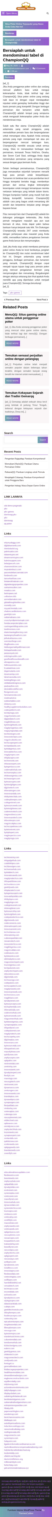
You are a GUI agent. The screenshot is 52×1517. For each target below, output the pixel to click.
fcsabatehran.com (12, 668)
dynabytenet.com (11, 1001)
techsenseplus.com (12, 772)
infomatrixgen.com (12, 790)
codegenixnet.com (12, 802)
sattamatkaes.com (12, 617)
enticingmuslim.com (13, 656)
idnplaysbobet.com (12, 1393)
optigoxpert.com (11, 1256)
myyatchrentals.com (13, 608)
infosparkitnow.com (12, 881)
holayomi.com (10, 1441)
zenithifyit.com (10, 1220)
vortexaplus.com (11, 1111)
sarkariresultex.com (12, 587)
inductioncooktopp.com (14, 1426)
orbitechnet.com (11, 1120)
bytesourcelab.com (12, 1045)
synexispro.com (11, 1438)
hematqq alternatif (26, 1490)
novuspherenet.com (12, 1117)
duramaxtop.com (11, 674)
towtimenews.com (12, 629)
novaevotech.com (12, 941)
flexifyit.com (9, 1075)
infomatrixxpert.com (12, 926)
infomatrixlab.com (12, 1010)
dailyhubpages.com (12, 1390)
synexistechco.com (12, 1208)
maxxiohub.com (11, 1223)
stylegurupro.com (11, 1300)
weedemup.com (11, 1414)
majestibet (23, 1499)
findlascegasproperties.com (16, 1369)
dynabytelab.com (11, 1187)
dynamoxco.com (11, 1087)
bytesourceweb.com (13, 805)
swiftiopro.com (10, 1280)
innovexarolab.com (12, 793)
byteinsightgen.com (12, 784)
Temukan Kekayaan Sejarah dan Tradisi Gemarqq (24, 394)
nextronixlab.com (11, 1063)
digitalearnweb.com (12, 545)
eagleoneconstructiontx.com (16, 1378)
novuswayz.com (11, 1259)
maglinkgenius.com (12, 947)
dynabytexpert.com (12, 1072)
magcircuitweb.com (12, 740)
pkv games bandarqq (11, 1484)
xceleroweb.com (11, 1144)
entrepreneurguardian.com (15, 1405)
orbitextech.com (11, 1354)
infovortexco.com (11, 974)
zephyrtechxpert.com (13, 971)
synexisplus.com (11, 1193)
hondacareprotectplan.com (15, 623)
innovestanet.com (12, 1069)
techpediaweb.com (12, 746)
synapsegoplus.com (13, 1025)
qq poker (8, 523)
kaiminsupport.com (12, 560)
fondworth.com (10, 575)
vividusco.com (10, 1214)
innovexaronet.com (12, 929)
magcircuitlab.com (12, 950)
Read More (13, 344)
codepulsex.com (11, 983)
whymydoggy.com (12, 542)
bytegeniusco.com (12, 766)
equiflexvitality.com (12, 1381)
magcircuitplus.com (12, 823)
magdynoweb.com (12, 989)
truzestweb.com (11, 1132)
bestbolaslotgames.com (14, 1399)
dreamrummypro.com (13, 557)
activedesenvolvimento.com (16, 1387)
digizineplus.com (11, 1040)
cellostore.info (10, 596)
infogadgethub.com (12, 860)
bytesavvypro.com (12, 781)
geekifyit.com (10, 614)
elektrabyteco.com (12, 959)
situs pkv (37, 1481)
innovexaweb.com (12, 1093)
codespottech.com (12, 710)
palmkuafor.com (11, 551)
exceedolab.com (11, 1292)
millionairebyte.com (12, 1462)
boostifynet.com (11, 1247)
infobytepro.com (11, 899)
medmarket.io (10, 698)
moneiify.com (10, 605)
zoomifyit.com (10, 1153)
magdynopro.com (11, 755)
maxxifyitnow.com (12, 1051)
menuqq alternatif (9, 1481)
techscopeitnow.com (13, 826)
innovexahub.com (12, 1202)
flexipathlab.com (11, 1105)
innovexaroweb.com (13, 992)
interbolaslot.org (11, 548)
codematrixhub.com (12, 770)
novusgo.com (10, 1330)
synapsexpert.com (12, 1135)
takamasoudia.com (12, 677)
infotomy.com (10, 704)
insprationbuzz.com (12, 569)
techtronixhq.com (11, 857)
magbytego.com (11, 902)
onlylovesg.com (11, 1384)
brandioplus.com (11, 1096)
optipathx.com (10, 1060)
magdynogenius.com (13, 728)
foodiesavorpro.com (12, 1315)
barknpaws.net (10, 593)
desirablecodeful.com (13, 689)
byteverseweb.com (12, 1016)
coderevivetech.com (13, 811)
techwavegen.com (12, 778)
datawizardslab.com (13, 1304)
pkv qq (21, 1481)
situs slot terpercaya (30, 1484)
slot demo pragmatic (13, 506)
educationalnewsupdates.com (17, 1172)
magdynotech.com (12, 1034)
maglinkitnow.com (12, 722)
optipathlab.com (11, 1184)
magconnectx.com (12, 1435)
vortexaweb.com (11, 1229)
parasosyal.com (11, 653)
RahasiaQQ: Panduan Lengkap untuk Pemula (25, 472)
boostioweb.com (11, 1178)
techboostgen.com (12, 866)
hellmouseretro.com (12, 665)
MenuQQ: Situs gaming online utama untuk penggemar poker (25, 318)
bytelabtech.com (11, 872)
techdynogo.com (11, 713)
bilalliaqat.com (10, 1420)
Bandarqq (9, 33)
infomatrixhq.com (11, 935)
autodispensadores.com (14, 1423)
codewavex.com (11, 953)
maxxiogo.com (10, 1078)
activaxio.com (10, 1294)
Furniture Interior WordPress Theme (24, 1510)
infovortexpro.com (12, 820)
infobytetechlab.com (13, 796)
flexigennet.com (11, 692)
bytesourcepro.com (12, 1004)
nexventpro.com (11, 1250)
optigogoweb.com (11, 1147)
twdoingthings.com (12, 680)
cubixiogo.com (10, 1114)
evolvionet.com (10, 1190)
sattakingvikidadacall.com (15, 1396)
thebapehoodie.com (12, 650)
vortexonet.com (11, 1196)
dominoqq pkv (10, 514)
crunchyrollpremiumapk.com (16, 620)
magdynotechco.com (13, 878)
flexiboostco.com (11, 1175)
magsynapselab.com (13, 731)
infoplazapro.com (11, 758)
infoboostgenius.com (13, 776)
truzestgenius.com (12, 965)
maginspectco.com (12, 835)
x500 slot (25, 1487)
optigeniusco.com (11, 1232)
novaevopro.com (11, 1238)
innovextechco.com (12, 944)
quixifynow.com (11, 1054)
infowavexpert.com (12, 764)
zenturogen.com (11, 1090)
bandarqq (13, 1499)
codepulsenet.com (12, 1030)
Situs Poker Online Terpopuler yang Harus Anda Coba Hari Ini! (24, 25)
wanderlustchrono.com (14, 1336)
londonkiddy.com (11, 1453)
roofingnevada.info (12, 1432)
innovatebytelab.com (13, 896)
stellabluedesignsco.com (15, 683)
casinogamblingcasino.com (16, 626)
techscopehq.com (12, 1036)
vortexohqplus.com (12, 1277)
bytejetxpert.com (11, 832)
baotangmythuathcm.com (15, 635)
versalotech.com (11, 1286)
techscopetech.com (12, 986)
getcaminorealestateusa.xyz (16, 1468)
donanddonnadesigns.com (15, 1375)
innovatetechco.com (13, 752)
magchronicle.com (12, 716)
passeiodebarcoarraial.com (16, 572)
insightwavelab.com (12, 1324)
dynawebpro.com (11, 1099)
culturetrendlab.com (12, 1339)
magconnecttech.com (13, 1357)
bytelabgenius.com (12, 749)
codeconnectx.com (12, 923)
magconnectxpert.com (14, 962)
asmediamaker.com (12, 599)
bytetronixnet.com (12, 829)
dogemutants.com (12, 671)
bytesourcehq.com (12, 911)
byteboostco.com (11, 956)
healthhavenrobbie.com (14, 1372)
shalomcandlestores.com (15, 611)
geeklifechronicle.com (13, 1310)
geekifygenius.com (12, 1351)
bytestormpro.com (12, 1333)
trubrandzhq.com (11, 1244)
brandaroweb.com (12, 1150)
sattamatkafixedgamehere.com (17, 1402)
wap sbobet (14, 1487)
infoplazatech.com (12, 890)
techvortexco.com (12, 884)
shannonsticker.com (13, 566)
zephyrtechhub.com (12, 1129)
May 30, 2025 (12, 66)
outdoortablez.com (12, 701)
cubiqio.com (9, 1306)
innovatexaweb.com (13, 875)
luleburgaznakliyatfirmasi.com (17, 647)
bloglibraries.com (11, 644)
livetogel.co (9, 1363)
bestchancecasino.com (14, 1417)
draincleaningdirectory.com (15, 632)
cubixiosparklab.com (13, 938)
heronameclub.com (12, 695)
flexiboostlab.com (11, 1274)
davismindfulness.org (13, 1459)
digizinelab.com (11, 977)
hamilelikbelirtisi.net (12, 1283)
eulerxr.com (9, 1348)
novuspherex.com (12, 1235)
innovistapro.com (11, 1271)
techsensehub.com (12, 869)
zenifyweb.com (10, 1360)
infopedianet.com (11, 1028)
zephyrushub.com (12, 1181)
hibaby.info (8, 1408)
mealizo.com (9, 590)
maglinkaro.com (11, 998)
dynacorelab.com (11, 1205)
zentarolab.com (11, 1138)
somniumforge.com (12, 641)
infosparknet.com (11, 1048)
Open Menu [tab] (11, 13)
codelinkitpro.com (11, 863)
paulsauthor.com (11, 686)
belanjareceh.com (12, 563)
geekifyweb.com (11, 887)
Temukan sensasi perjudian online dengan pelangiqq (24, 357)
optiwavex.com (10, 1123)
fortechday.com (11, 1465)
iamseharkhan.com (12, 578)
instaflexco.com (11, 1268)
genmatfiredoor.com (12, 1366)
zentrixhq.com (10, 1066)
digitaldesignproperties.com (16, 584)
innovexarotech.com (13, 817)
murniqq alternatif (9, 1490)
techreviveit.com (11, 760)
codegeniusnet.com (12, 905)
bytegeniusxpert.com (13, 893)
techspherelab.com (12, 1007)
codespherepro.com (13, 799)
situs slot (25, 1496)
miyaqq (32, 1499)
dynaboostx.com (11, 1265)
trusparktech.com (11, 1241)
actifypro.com (10, 1262)
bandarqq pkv (14, 1496)
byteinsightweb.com (12, 725)
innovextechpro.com (13, 737)
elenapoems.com (11, 662)
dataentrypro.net (11, 554)
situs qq (46, 1481)
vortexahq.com (10, 1217)
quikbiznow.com (11, 1141)
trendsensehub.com (12, 1342)
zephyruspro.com (11, 1057)
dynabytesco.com (12, 1298)
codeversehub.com (12, 1013)
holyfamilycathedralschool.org (17, 1450)
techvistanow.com (12, 932)
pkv (5, 508)
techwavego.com (11, 980)
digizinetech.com (11, 787)
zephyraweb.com (11, 1226)
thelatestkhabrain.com (13, 581)
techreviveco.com (12, 995)
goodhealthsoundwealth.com (16, 659)
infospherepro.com (12, 1312)
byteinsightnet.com (12, 914)
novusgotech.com (12, 1081)
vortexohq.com (10, 1318)
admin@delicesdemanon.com (16, 68)
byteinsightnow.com (12, 808)
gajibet (40, 1499)
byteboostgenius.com (13, 1022)
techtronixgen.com (12, 734)
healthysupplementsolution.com (18, 707)
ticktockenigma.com (13, 1345)
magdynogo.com (11, 838)
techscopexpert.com (13, 743)
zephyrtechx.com (11, 1253)
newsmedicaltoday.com (14, 1429)
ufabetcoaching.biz (12, 1456)
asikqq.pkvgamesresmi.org (13, 1502)
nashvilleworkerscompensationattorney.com (23, 1447)
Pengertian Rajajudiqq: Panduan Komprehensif (25, 459)
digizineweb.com (11, 920)
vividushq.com (10, 1108)
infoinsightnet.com (12, 908)
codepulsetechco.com (13, 917)
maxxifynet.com (11, 1199)
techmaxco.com (11, 1289)
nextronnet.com (11, 1084)
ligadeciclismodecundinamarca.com (19, 1444)
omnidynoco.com (11, 1126)
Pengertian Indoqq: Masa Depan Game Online (25, 485)
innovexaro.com (11, 1042)
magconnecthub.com (13, 1019)
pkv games (15, 293)
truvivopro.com (10, 1211)
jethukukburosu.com (13, 638)
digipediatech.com (12, 719)
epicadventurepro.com (14, 1321)
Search (8, 433)
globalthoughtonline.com (14, 602)
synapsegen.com (11, 1102)
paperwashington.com (13, 1411)
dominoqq (8, 520)
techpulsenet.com (12, 968)
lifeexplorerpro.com (12, 1327)
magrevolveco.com (12, 814)
